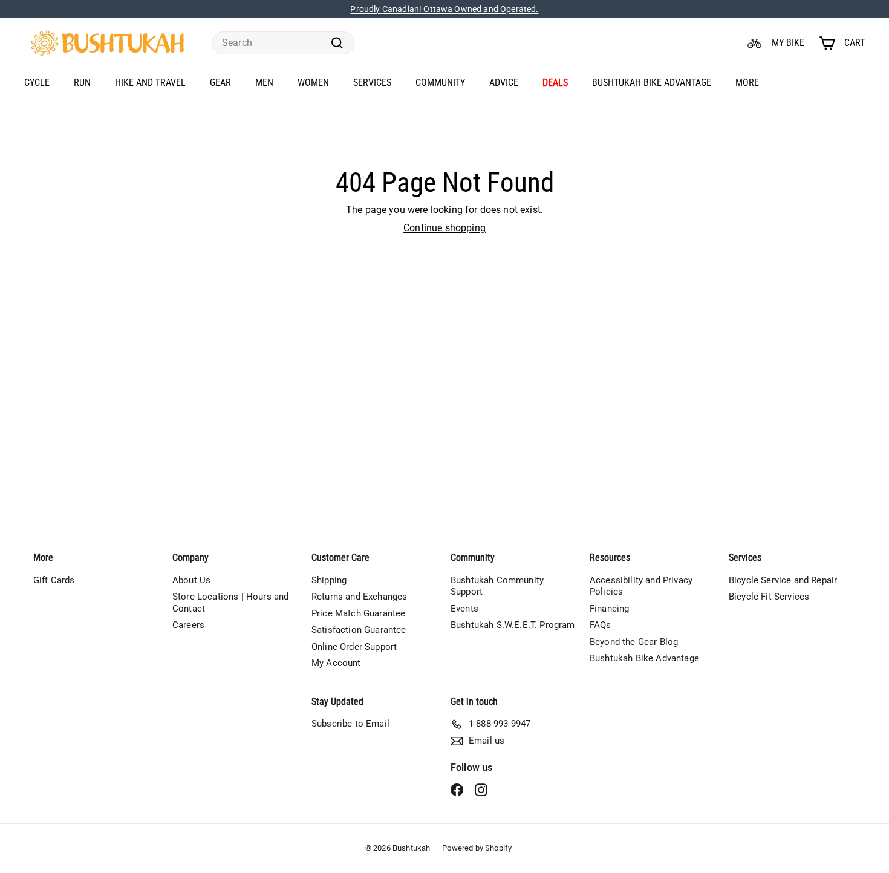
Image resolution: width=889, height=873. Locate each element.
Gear (220, 82)
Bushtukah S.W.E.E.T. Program (513, 625)
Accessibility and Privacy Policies (641, 586)
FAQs (600, 625)
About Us (191, 580)
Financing (609, 608)
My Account (336, 663)
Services (372, 82)
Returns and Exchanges (359, 596)
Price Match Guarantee (358, 613)
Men (264, 82)
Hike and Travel (150, 82)
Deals (555, 82)
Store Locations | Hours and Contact (230, 602)
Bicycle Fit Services (769, 596)
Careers (188, 625)
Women (313, 82)
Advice (503, 82)
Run (82, 82)
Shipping (329, 580)
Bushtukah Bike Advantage (651, 82)
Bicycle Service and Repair (783, 580)
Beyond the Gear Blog (634, 641)
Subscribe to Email (350, 723)
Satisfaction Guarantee (358, 629)
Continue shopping (444, 228)
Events (464, 608)
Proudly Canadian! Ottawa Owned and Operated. (444, 9)
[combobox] (283, 43)
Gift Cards (54, 580)
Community (440, 82)
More (747, 82)
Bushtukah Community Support (497, 586)
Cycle (37, 82)
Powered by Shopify (477, 847)
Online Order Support (354, 646)
